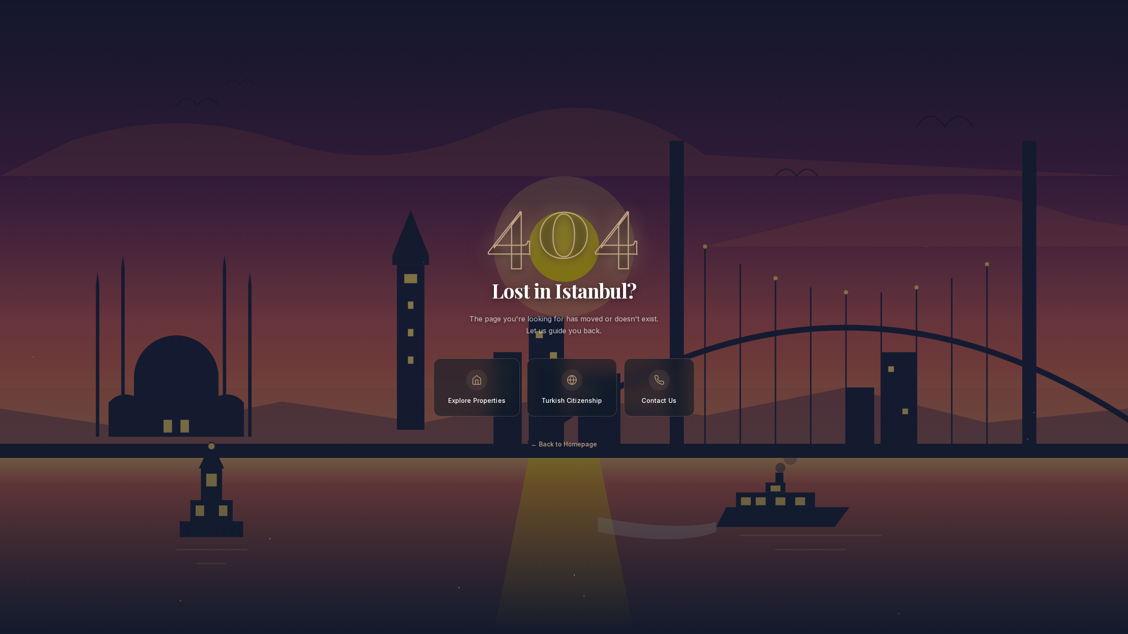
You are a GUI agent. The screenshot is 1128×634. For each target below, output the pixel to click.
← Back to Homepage (564, 444)
